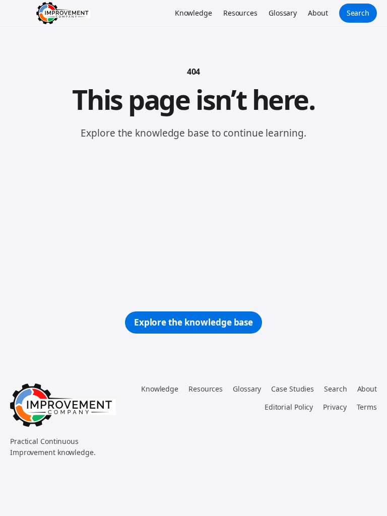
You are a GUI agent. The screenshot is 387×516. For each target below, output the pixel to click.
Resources (240, 13)
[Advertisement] (193, 225)
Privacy (334, 407)
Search (358, 13)
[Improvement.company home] (63, 13)
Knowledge (193, 13)
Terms (367, 407)
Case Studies (292, 389)
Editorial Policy (289, 407)
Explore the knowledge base (193, 322)
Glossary (283, 13)
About (318, 13)
